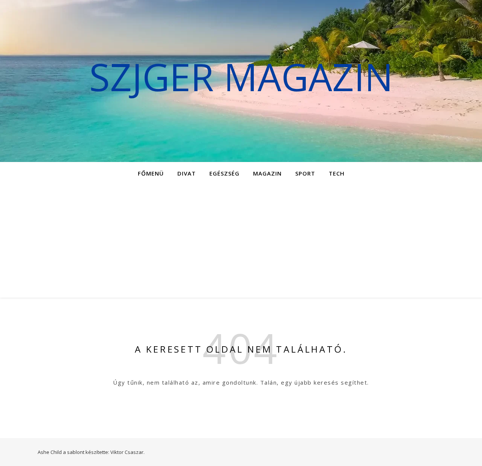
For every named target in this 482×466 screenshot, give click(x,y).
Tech (337, 173)
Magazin (267, 173)
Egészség (224, 173)
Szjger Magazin (241, 76)
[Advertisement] (241, 241)
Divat (186, 173)
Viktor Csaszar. (127, 452)
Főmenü (151, 173)
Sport (305, 173)
